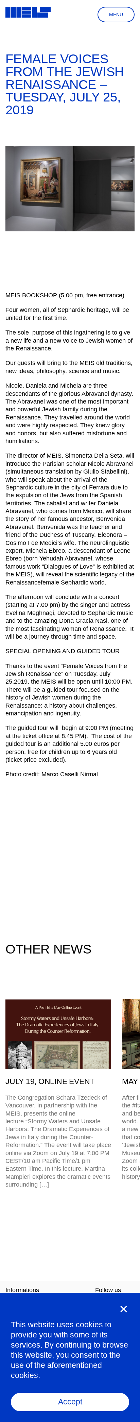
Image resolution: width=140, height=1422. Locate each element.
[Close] (123, 1309)
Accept (70, 1401)
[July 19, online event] (58, 1034)
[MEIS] (28, 12)
